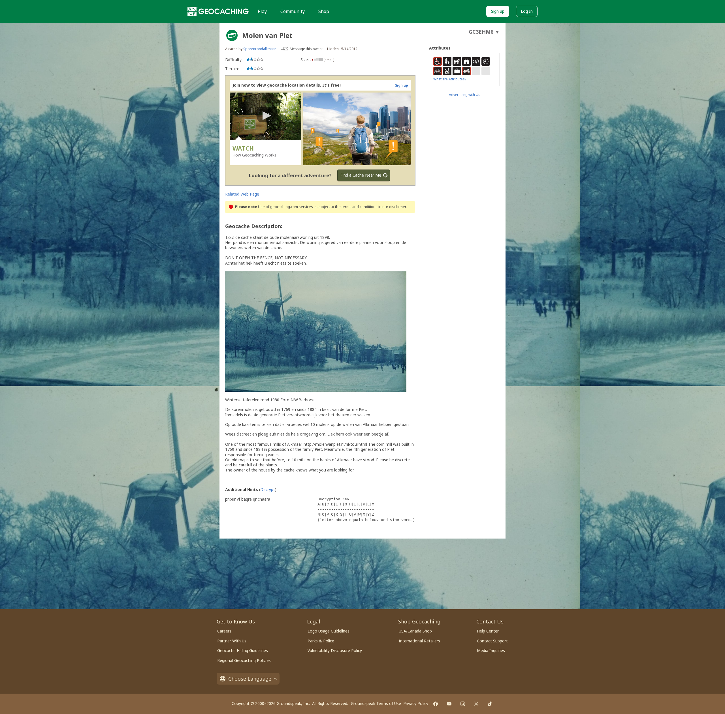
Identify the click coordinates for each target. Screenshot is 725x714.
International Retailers (419, 641)
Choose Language (249, 678)
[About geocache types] (232, 35)
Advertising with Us (464, 94)
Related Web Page (242, 194)
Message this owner (306, 48)
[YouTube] (449, 704)
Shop (323, 11)
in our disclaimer (392, 206)
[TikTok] (490, 704)
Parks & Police (321, 641)
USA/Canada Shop (415, 631)
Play (262, 11)
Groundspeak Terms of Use (376, 703)
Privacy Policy (415, 703)
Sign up (497, 11)
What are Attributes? (449, 79)
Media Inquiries (491, 650)
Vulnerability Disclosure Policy (335, 650)
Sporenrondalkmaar (259, 48)
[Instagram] (462, 704)
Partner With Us (231, 641)
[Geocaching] (218, 11)
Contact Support (492, 641)
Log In (527, 11)
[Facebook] (435, 704)
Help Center (488, 631)
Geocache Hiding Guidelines (242, 650)
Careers (224, 631)
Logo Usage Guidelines (328, 631)
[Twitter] (476, 704)
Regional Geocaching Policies (244, 660)
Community (292, 11)
